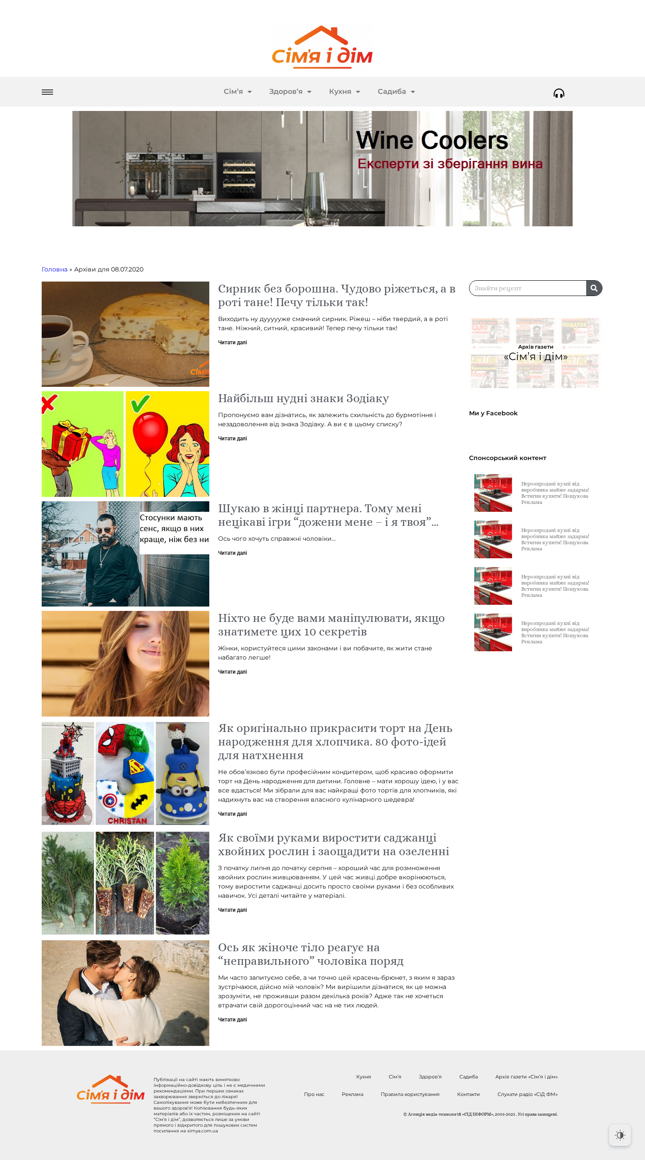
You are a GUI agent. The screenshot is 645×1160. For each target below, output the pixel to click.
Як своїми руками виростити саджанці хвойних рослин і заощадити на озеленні (333, 844)
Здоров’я (286, 91)
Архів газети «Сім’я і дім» (526, 1077)
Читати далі (232, 342)
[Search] (594, 288)
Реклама (352, 1094)
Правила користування (410, 1094)
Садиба (392, 91)
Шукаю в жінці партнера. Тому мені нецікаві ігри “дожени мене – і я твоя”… (328, 514)
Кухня (340, 91)
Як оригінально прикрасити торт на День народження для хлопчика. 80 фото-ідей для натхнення (335, 741)
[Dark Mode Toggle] (620, 1135)
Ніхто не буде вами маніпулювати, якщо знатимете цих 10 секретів (331, 624)
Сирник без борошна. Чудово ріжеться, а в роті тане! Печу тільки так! (336, 295)
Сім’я (233, 91)
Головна (55, 269)
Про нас (314, 1094)
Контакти (468, 1094)
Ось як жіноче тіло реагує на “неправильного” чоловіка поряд (311, 953)
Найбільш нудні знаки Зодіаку (303, 398)
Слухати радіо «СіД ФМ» (528, 1094)
